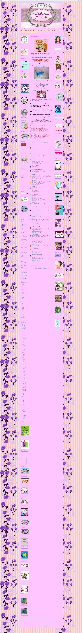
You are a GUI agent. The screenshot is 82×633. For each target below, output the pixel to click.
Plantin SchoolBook (23, 274)
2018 (22, 301)
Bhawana (33, 214)
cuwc (21, 243)
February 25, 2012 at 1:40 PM (36, 200)
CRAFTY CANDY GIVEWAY (24, 326)
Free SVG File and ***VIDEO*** (24, 397)
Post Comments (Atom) (43, 268)
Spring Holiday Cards (24, 282)
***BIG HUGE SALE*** (23, 404)
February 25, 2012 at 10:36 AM (36, 167)
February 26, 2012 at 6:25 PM (36, 232)
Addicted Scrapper (35, 165)
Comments (57, 126)
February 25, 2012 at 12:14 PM (36, 184)
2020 (22, 298)
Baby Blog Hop (23, 343)
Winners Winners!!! (24, 336)
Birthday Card (23, 225)
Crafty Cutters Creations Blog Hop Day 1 (24, 374)
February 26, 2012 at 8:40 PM (36, 242)
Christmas (22, 229)
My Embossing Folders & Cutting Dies (39, 30)
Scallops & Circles (23, 277)
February (23, 323)
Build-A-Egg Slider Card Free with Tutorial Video (24, 369)
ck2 (21, 233)
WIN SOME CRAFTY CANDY (23, 350)
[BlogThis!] (44, 142)
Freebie (22, 251)
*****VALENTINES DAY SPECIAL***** (24, 387)
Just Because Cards (24, 257)
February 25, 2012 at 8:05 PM (36, 207)
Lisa (32, 218)
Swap (21, 288)
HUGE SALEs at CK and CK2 (24, 394)
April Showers (23, 218)
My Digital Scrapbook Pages (51, 30)
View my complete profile (23, 170)
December (24, 309)
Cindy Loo (22, 231)
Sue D (33, 158)
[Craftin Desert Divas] (24, 515)
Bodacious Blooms (23, 227)
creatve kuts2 (23, 239)
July (23, 317)
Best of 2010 (22, 219)
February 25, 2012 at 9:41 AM (36, 163)
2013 (22, 307)
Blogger (45, 626)
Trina (32, 152)
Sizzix (21, 279)
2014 (22, 306)
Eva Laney (23, 168)
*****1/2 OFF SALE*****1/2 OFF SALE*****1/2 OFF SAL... (24, 339)
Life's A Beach (23, 262)
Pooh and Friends (23, 275)
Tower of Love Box (24, 406)
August (23, 316)
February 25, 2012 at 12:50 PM (36, 195)
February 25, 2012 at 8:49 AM (36, 156)
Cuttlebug (22, 242)
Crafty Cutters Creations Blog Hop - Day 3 (24, 359)
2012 (22, 308)
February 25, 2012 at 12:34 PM (36, 191)
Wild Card (22, 292)
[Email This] (43, 142)
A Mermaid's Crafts (35, 223)
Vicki (32, 202)
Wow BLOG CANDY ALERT (24, 329)
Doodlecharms (23, 244)
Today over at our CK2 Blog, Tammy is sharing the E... (24, 383)
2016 (22, 303)
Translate (57, 119)
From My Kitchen (23, 252)
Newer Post (32, 266)
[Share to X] (45, 142)
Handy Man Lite (23, 255)
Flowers (22, 249)
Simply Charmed (23, 278)
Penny (33, 174)
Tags (21, 289)
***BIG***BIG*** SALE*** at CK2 (23, 401)
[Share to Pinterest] (47, 142)
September (24, 314)
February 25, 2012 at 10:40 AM (36, 172)
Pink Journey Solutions (24, 272)
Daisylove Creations (35, 226)
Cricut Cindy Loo (23, 240)
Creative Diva (34, 234)
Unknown (33, 180)
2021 (22, 297)
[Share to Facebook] (46, 142)
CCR (21, 228)
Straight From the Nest (24, 284)
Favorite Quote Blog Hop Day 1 (24, 378)
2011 (22, 421)
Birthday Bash (23, 224)
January (23, 420)
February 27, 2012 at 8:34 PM (36, 260)
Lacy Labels (22, 261)
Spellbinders (22, 281)
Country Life (22, 235)
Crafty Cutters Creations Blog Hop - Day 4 (24, 354)
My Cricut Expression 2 (24, 266)
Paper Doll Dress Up (24, 268)
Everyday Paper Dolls (24, 247)
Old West (22, 267)
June (23, 318)
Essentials (22, 246)
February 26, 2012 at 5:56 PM (36, 224)
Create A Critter (23, 236)
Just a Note (22, 256)
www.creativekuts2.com (41, 85)
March (23, 322)
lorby (32, 146)
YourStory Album (23, 293)
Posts (57, 124)
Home (22, 30)
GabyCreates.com (34, 193)
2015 (22, 304)
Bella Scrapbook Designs (36, 248)
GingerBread (23, 253)
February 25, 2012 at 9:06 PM (36, 212)
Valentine (22, 290)
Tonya (33, 186)
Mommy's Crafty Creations (36, 254)
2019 (22, 299)
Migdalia (33, 197)
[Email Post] (42, 142)
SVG (21, 286)
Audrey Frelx (34, 244)
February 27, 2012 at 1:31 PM (36, 246)
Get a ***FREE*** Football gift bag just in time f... (24, 416)
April (23, 321)
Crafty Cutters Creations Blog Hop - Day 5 (24, 346)
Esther (33, 209)
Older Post (50, 266)
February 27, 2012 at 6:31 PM (36, 252)
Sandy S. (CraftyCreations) (36, 169)
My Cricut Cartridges (28, 30)
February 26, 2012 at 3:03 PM (36, 216)
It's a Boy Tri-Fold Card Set (24, 408)
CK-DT (22, 232)
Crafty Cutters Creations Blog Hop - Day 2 (24, 364)
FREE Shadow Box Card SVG (23, 332)
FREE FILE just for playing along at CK (23, 412)
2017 (22, 302)
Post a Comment (33, 262)
